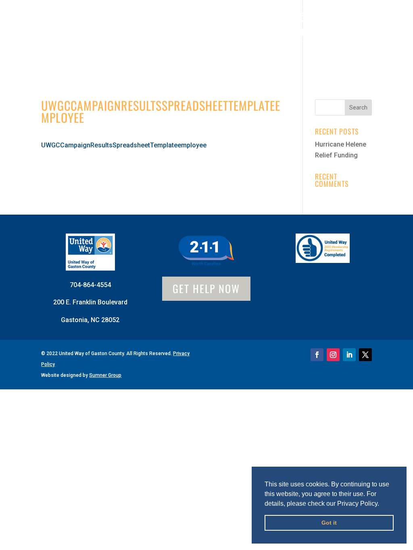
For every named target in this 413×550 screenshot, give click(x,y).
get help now (206, 288)
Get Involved (127, 30)
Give (180, 30)
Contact (189, 55)
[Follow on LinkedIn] (349, 354)
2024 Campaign (246, 55)
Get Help (350, 30)
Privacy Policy (357, 503)
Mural (219, 30)
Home (38, 30)
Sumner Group (105, 375)
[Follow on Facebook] (317, 354)
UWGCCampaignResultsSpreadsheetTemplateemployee (123, 145)
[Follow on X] (365, 354)
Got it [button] (329, 522)
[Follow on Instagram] (333, 354)
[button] (382, 504)
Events (149, 55)
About (71, 30)
